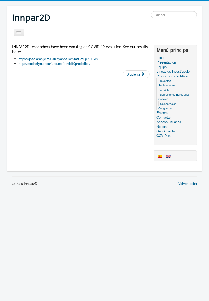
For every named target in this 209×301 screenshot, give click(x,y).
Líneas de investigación (173, 71)
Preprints (163, 90)
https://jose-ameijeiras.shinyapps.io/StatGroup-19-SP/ (58, 58)
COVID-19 (163, 135)
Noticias (162, 126)
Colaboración (168, 104)
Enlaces (162, 112)
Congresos (165, 108)
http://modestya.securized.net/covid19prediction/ (54, 63)
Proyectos (164, 81)
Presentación (166, 62)
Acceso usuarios (168, 122)
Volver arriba (187, 183)
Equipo (161, 67)
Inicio (160, 57)
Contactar (163, 117)
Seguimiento (165, 131)
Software (163, 99)
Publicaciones (166, 85)
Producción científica (172, 76)
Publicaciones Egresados (174, 94)
